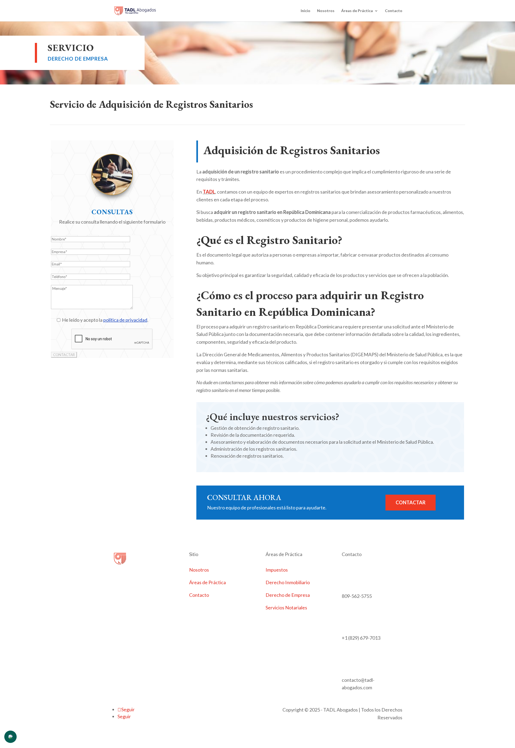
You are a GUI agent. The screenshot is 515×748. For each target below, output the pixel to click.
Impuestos (277, 570)
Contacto (393, 11)
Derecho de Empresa (288, 595)
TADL (209, 192)
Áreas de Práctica (357, 11)
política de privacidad (125, 320)
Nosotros (325, 11)
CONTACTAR (410, 502)
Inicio (305, 11)
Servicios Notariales (286, 607)
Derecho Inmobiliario (288, 582)
